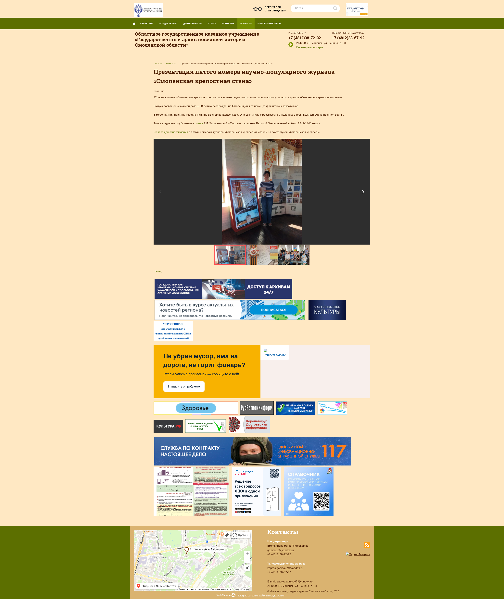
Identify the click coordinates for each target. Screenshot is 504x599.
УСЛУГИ (212, 23)
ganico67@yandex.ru (280, 550)
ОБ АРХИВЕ (146, 23)
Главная (158, 63)
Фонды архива (168, 23)
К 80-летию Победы (269, 23)
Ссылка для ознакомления (171, 132)
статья (199, 123)
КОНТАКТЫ (228, 23)
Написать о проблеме (184, 386)
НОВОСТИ (246, 23)
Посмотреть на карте (309, 47)
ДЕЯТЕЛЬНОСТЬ (192, 23)
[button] (363, 191)
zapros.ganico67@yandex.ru (285, 567)
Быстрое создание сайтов (252, 595)
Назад (157, 271)
